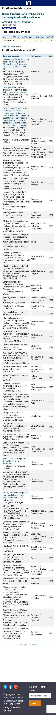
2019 (20, 37)
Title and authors (11, 55)
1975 (51, 322)
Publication (36, 55)
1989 (42, 37)
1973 (51, 377)
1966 (51, 633)
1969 (51, 497)
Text (9, 24)
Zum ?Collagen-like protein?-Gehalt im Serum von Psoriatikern (15, 461)
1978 (51, 287)
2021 (15, 37)
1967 (51, 570)
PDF (14, 24)
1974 (51, 347)
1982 (51, 241)
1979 (51, 272)
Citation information (11, 46)
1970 (51, 463)
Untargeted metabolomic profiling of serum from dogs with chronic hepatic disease (15, 90)
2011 (26, 37)
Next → (35, 644)
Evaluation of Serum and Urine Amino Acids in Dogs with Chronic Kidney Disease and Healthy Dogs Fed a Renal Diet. (16, 64)
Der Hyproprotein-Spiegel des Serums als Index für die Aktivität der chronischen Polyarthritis (16, 496)
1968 (51, 548)
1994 (37, 37)
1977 (51, 300)
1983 (53, 37)
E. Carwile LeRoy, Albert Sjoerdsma (17, 21)
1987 (48, 37)
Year (51, 55)
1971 (51, 416)
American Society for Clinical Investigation (13, 699)
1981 (51, 257)
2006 (31, 37)
